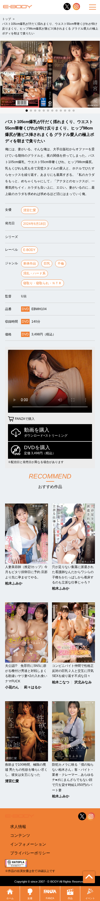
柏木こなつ (60, 682)
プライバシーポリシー (30, 853)
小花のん (12, 687)
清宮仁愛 (29, 210)
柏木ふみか (13, 583)
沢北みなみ (83, 682)
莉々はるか (32, 687)
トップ (6, 19)
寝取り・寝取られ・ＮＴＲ (42, 283)
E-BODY (29, 250)
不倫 (61, 263)
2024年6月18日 (34, 224)
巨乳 (47, 263)
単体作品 (29, 263)
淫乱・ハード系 (34, 273)
